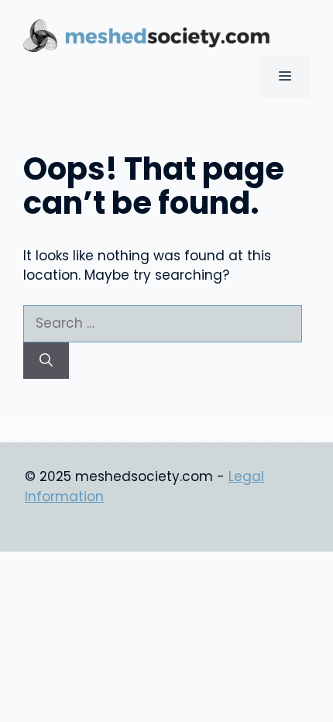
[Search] (46, 361)
